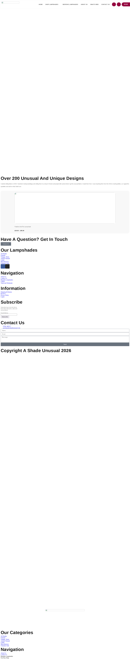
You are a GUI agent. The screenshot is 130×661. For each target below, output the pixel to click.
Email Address (4, 313)
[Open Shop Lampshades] (59, 4)
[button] (1, 212)
